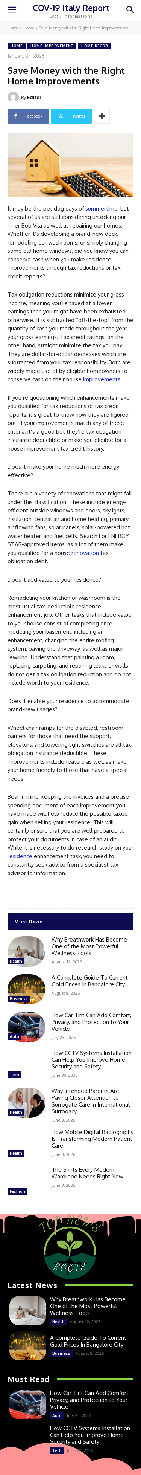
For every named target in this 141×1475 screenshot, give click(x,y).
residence (20, 856)
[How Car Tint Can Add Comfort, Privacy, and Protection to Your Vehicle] (26, 1027)
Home (13, 28)
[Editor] (14, 97)
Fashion (17, 1191)
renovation (85, 552)
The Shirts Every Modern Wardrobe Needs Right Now (87, 1173)
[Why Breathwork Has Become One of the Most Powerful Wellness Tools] (26, 951)
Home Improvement (51, 46)
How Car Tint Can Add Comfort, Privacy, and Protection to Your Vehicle (91, 1022)
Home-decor (94, 46)
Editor (34, 97)
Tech (14, 1074)
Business (19, 998)
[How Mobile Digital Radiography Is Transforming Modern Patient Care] (26, 1144)
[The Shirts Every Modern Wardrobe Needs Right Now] (26, 1181)
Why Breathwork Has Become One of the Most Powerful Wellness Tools (89, 946)
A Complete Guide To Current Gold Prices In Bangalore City (90, 981)
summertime (101, 208)
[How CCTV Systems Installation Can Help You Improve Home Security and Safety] (26, 1065)
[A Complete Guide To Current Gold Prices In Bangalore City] (26, 989)
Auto (14, 1036)
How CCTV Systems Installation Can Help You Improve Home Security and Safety (92, 1059)
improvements (101, 379)
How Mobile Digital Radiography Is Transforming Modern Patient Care (92, 1138)
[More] (102, 116)
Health (16, 961)
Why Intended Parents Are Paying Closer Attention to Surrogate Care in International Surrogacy (91, 1101)
